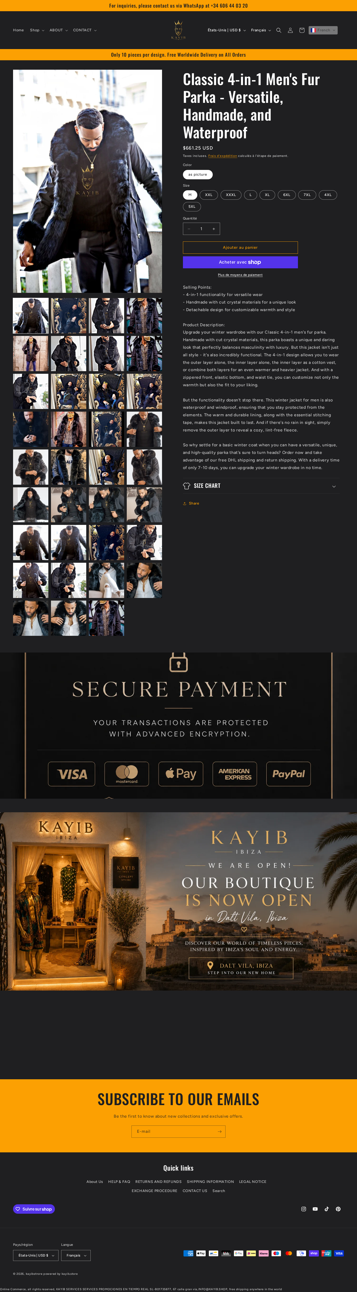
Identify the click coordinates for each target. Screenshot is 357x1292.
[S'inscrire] (219, 1131)
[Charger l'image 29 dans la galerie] (30, 580)
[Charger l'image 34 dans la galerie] (68, 618)
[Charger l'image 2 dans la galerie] (68, 315)
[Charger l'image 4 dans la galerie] (144, 315)
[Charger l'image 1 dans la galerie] (30, 315)
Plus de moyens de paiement (240, 275)
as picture (197, 174)
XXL (208, 195)
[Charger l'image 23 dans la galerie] (106, 505)
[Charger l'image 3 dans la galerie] (106, 315)
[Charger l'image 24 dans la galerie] (144, 505)
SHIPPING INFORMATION (210, 1182)
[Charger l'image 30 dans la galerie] (68, 580)
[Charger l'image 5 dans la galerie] (30, 353)
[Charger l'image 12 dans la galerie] (144, 391)
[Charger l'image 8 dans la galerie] (144, 353)
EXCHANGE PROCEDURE (154, 1191)
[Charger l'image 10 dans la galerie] (68, 391)
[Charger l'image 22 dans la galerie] (68, 505)
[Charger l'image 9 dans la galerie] (30, 391)
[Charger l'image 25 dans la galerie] (30, 542)
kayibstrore (34, 1274)
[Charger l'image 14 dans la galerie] (68, 429)
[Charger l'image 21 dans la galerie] (30, 505)
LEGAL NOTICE (253, 1182)
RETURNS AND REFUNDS (158, 1182)
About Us (95, 1182)
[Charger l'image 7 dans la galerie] (106, 353)
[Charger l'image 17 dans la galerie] (30, 467)
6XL (286, 195)
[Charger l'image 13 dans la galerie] (30, 429)
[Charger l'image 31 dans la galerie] (106, 580)
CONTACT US (195, 1191)
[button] (36, 30)
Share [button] (194, 503)
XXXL (231, 195)
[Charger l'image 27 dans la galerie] (106, 542)
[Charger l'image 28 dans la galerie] (144, 542)
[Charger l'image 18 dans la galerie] (68, 467)
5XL (191, 207)
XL (267, 195)
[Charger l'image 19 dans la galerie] (106, 467)
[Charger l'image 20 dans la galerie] (144, 467)
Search (218, 1191)
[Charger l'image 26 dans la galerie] (68, 542)
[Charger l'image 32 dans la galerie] (144, 580)
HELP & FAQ (119, 1182)
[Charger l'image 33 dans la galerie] (30, 618)
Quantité (190, 219)
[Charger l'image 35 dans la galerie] (106, 618)
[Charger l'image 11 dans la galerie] (106, 391)
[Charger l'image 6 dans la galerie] (68, 353)
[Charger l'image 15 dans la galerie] (106, 429)
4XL (328, 195)
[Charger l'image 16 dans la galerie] (144, 429)
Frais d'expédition (222, 156)
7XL (307, 195)
